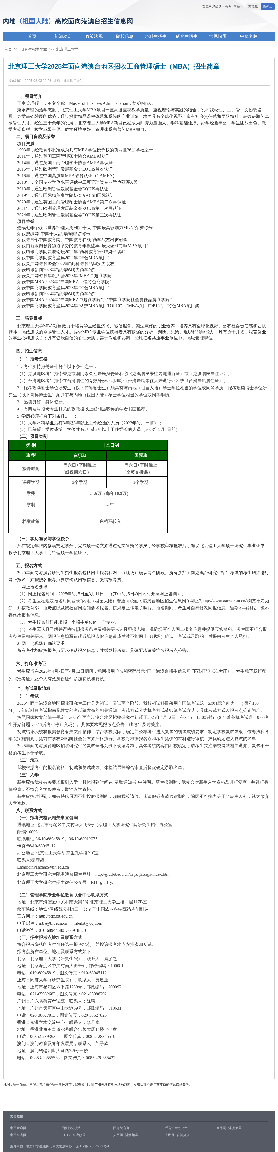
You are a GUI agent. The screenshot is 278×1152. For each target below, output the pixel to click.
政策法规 (94, 36)
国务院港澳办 (71, 1128)
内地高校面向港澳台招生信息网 (84, 21)
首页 (32, 36)
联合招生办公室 (176, 1128)
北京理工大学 (67, 49)
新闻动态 (63, 36)
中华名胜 (248, 36)
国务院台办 (121, 1128)
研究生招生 (187, 36)
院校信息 (125, 36)
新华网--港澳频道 (228, 1128)
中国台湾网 (18, 1135)
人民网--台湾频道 (177, 1135)
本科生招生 (156, 36)
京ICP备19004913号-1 (92, 1146)
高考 (228, 6)
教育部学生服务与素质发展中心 (49, 1146)
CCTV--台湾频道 (74, 1135)
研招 (237, 6)
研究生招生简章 (34, 49)
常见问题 (217, 36)
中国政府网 (18, 1128)
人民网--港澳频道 (125, 1135)
